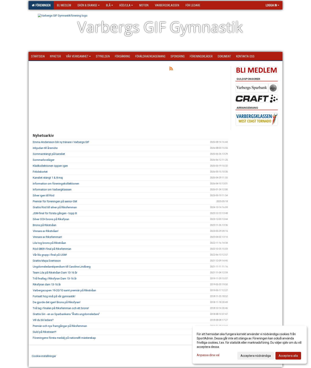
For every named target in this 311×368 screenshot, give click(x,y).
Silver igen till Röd (43, 195)
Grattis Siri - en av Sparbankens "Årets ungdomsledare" (66, 314)
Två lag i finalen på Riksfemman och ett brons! (61, 308)
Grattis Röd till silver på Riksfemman (55, 207)
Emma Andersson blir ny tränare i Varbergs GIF (61, 142)
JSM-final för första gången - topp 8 (55, 213)
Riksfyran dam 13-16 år (47, 284)
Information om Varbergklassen (52, 189)
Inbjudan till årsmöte (45, 148)
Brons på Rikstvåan (44, 225)
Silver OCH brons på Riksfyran (51, 219)
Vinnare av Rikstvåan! (45, 231)
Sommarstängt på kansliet (49, 154)
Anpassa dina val (208, 355)
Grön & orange (87, 5)
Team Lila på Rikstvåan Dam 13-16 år (55, 272)
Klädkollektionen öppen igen (50, 165)
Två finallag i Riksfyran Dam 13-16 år (55, 278)
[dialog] (250, 345)
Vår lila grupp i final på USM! (50, 254)
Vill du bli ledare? (43, 320)
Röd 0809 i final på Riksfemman (52, 248)
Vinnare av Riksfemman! (47, 237)
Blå (108, 5)
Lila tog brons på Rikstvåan (49, 242)
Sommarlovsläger (43, 159)
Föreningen (42, 5)
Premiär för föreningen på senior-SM (55, 201)
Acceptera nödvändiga (256, 355)
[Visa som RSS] (171, 69)
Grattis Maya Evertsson (47, 260)
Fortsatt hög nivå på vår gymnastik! (54, 296)
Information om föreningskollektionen (56, 183)
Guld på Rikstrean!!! (44, 331)
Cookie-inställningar (44, 356)
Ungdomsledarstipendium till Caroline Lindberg (62, 266)
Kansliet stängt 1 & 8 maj (48, 177)
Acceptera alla (288, 355)
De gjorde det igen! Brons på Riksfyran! (56, 302)
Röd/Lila (125, 5)
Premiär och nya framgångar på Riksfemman (60, 326)
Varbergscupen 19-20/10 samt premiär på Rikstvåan (64, 290)
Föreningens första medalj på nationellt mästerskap (64, 337)
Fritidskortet (40, 171)
